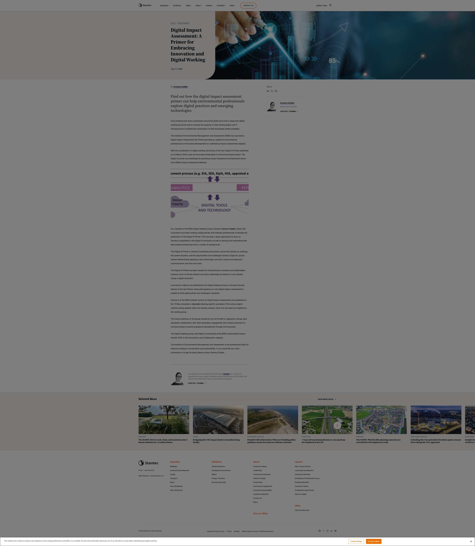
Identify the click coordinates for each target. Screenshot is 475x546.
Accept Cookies (374, 541)
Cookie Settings (356, 541)
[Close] (471, 541)
